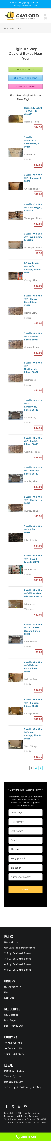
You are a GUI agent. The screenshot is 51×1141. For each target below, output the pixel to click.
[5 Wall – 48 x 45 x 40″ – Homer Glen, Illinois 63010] (25, 311)
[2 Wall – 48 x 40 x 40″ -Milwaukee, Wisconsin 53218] (25, 604)
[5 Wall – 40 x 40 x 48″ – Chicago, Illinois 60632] (25, 710)
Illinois (12, 28)
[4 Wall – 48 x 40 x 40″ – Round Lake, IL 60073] (25, 569)
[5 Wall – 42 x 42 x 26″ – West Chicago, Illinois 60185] (25, 744)
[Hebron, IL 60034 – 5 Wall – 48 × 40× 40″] (25, 119)
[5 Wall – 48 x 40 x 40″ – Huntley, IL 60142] (25, 508)
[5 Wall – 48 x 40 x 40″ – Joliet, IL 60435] (25, 537)
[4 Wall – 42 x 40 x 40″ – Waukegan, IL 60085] (25, 215)
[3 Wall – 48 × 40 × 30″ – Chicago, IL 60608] (25, 186)
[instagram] (19, 1106)
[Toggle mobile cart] (45, 18)
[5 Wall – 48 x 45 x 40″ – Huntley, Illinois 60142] (25, 478)
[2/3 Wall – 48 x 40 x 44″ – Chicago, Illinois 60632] (25, 276)
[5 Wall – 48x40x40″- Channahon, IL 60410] (25, 152)
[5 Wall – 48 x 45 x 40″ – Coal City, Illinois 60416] (25, 449)
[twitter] (12, 1106)
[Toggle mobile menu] (45, 15)
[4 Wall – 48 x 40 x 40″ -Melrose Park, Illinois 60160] (25, 677)
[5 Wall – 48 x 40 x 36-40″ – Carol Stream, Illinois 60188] (25, 640)
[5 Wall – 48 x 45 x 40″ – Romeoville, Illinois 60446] (25, 415)
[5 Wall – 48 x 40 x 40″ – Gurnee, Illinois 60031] (25, 344)
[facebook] (6, 1106)
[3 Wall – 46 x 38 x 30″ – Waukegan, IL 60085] (25, 245)
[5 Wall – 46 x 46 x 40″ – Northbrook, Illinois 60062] (25, 378)
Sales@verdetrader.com (25, 5)
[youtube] (25, 1106)
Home (6, 28)
